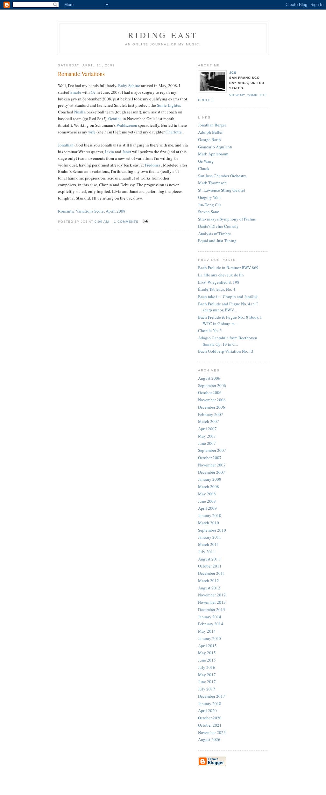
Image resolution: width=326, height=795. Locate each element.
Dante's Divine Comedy (218, 226)
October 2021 (210, 725)
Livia (109, 151)
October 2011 (210, 566)
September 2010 (212, 530)
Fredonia (153, 165)
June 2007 (207, 443)
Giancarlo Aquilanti (215, 147)
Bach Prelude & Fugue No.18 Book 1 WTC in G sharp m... (230, 320)
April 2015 (207, 646)
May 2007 (207, 436)
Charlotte (174, 132)
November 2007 (212, 465)
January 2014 (209, 617)
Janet (127, 151)
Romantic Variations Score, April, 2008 (91, 211)
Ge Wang (206, 161)
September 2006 (212, 385)
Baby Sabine (129, 85)
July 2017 (206, 689)
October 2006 (210, 392)
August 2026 (209, 739)
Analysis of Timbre (214, 233)
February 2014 (210, 624)
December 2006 (211, 407)
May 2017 (207, 674)
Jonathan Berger (212, 125)
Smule (75, 92)
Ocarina (115, 118)
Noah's (80, 112)
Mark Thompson (212, 183)
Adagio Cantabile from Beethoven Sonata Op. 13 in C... (227, 341)
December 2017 (211, 696)
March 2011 (208, 544)
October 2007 (210, 457)
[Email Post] (144, 221)
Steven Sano (208, 211)
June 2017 (207, 681)
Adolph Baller (210, 132)
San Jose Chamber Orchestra (222, 176)
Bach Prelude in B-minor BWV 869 (228, 267)
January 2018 (209, 703)
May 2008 (207, 494)
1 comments (126, 221)
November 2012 (212, 595)
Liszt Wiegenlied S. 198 (218, 282)
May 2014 (207, 631)
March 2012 (208, 580)
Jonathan (66, 145)
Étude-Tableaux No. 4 (216, 289)
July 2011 (206, 551)
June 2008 (207, 501)
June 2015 (207, 660)
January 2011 (209, 537)
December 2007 (211, 472)
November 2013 (212, 602)
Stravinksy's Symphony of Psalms (227, 219)
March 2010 (208, 523)
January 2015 (209, 638)
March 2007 (208, 421)
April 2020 (207, 710)
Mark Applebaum (213, 154)
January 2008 (209, 479)
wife (92, 132)
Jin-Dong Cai (209, 204)
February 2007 (210, 414)
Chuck (203, 168)
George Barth (209, 139)
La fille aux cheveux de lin (221, 275)
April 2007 (207, 428)
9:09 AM (102, 221)
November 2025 (212, 732)
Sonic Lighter (168, 105)
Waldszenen (127, 125)
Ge (93, 92)
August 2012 (209, 588)
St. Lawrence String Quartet (221, 190)
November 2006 (212, 400)
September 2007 (212, 450)
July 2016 (206, 667)
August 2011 (209, 559)
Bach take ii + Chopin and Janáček (228, 296)
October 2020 (210, 718)
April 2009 (207, 508)
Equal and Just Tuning (217, 240)
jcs (233, 72)
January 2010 (209, 515)
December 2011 (211, 573)
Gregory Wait (209, 197)
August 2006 (209, 378)
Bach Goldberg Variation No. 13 (225, 351)
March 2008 (208, 486)
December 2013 (211, 609)
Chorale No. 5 (210, 330)
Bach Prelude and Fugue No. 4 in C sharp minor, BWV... (228, 307)
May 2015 (207, 653)
